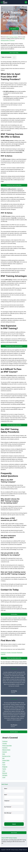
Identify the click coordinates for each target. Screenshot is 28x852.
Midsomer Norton (6, 749)
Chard (3, 777)
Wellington (4, 775)
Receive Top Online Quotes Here (14, 425)
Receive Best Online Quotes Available (14, 346)
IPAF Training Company (12, 36)
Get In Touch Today (14, 52)
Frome (3, 764)
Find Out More (14, 614)
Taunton (4, 768)
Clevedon (8, 652)
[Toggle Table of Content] (13, 57)
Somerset (4, 752)
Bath (3, 758)
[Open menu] (26, 2)
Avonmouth (14, 652)
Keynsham (4, 747)
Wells (3, 754)
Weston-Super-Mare (7, 745)
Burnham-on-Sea (6, 756)
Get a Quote (13, 28)
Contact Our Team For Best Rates (14, 185)
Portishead (3, 652)
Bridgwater (4, 766)
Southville (3, 654)
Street (3, 762)
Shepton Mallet (5, 760)
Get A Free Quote (14, 731)
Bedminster (19, 652)
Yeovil (3, 771)
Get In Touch (14, 832)
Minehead (4, 773)
